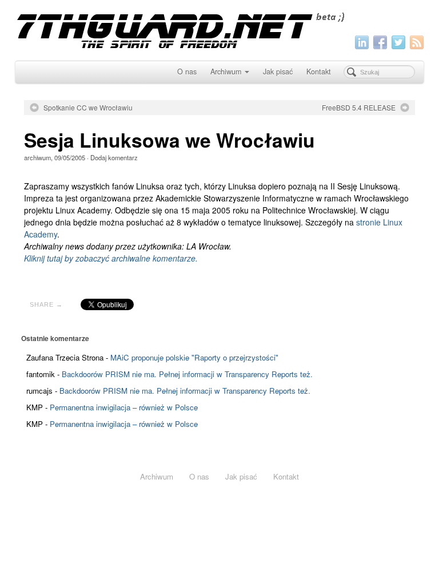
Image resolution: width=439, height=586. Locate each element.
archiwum (37, 157)
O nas (187, 71)
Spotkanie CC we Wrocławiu (88, 107)
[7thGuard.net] (219, 29)
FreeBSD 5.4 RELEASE (359, 107)
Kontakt (318, 71)
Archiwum (225, 71)
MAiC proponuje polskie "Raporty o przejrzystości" (194, 357)
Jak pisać (278, 71)
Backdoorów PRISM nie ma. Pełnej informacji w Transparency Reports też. (187, 374)
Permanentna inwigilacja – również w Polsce (124, 407)
